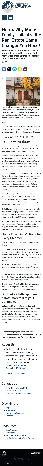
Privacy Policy (11, 410)
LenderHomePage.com (28, 463)
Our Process (10, 433)
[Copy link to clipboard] (25, 69)
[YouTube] (19, 459)
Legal (8, 408)
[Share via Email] (20, 69)
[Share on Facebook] (4, 69)
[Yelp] (25, 459)
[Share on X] (9, 69)
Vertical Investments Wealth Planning (20, 438)
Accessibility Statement (15, 413)
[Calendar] (28, 459)
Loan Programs (12, 430)
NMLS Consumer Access (15, 373)
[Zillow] (22, 459)
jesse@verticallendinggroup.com (18, 393)
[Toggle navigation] (10, 17)
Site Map (9, 416)
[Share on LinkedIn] (14, 69)
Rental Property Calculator (16, 435)
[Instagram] (15, 459)
